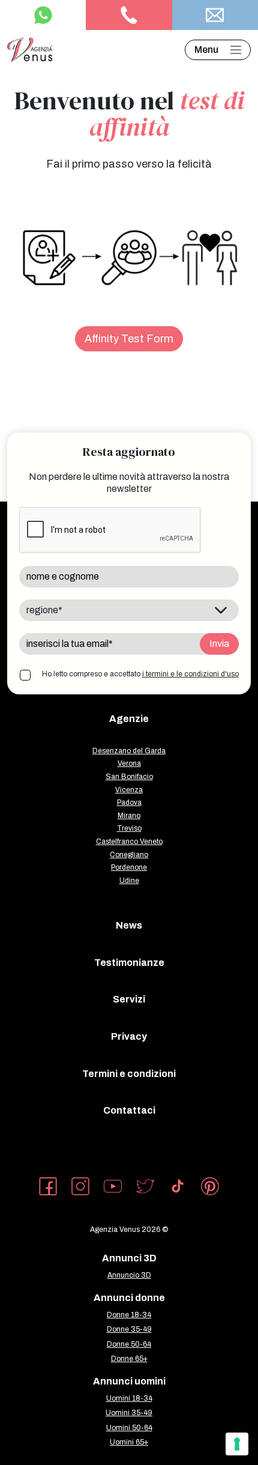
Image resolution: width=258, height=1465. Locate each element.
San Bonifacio (129, 776)
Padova (129, 802)
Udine (129, 880)
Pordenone (129, 867)
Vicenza (129, 790)
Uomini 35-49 (129, 1413)
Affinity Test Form (129, 339)
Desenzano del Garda (129, 751)
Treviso (129, 828)
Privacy (129, 1036)
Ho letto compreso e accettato (140, 674)
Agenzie (129, 719)
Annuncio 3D (129, 1275)
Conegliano (129, 855)
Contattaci (129, 1110)
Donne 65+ (129, 1358)
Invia (219, 643)
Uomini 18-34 (129, 1398)
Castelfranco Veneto (129, 841)
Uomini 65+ (129, 1442)
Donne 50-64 (129, 1344)
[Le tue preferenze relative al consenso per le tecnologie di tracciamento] (237, 1444)
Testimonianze (129, 962)
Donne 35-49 (129, 1329)
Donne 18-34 (129, 1315)
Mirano (129, 815)
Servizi (129, 999)
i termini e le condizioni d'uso (190, 674)
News (129, 925)
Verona (129, 763)
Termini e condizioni (129, 1074)
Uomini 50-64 (129, 1428)
